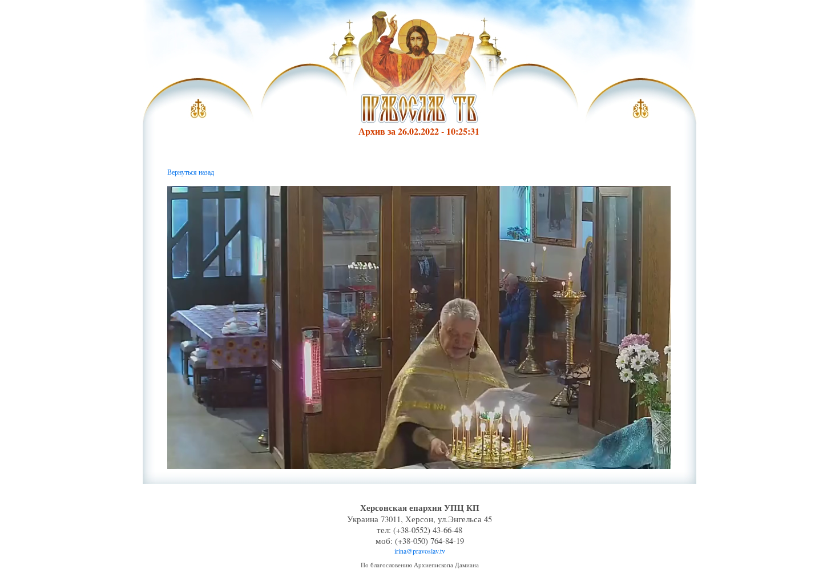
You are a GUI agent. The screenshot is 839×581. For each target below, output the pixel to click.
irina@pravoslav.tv (419, 550)
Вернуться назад (190, 171)
